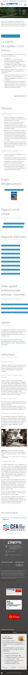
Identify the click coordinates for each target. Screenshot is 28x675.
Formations (5, 519)
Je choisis (13, 667)
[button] (2, 673)
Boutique (5, 1)
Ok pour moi (21, 667)
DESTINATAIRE (6, 632)
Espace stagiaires (22, 1)
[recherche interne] (20, 5)
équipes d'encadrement (20, 96)
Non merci (5, 667)
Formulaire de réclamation (9, 580)
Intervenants (13, 1)
